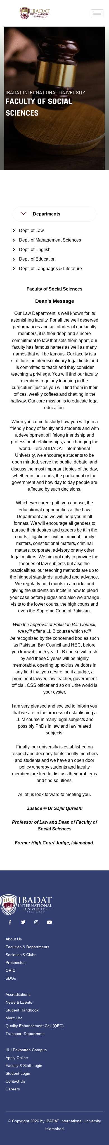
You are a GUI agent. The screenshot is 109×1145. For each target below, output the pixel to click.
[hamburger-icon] (97, 13)
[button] (54, 214)
